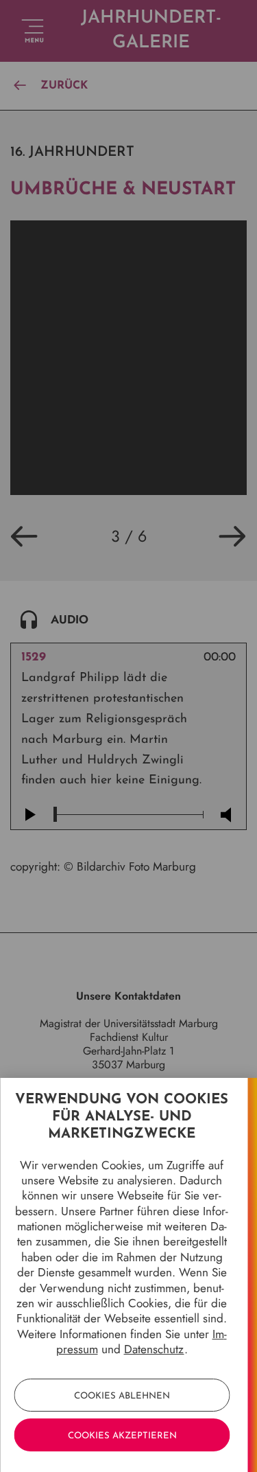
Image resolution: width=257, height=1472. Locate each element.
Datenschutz (154, 1349)
